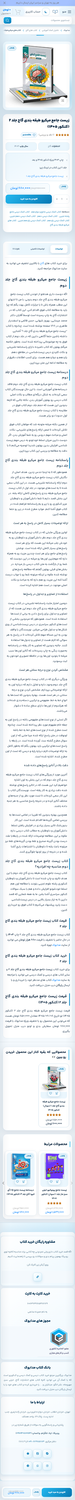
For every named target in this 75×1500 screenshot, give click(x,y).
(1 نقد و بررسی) (46, 135)
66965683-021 (36, 1441)
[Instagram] (47, 1466)
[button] (57, 1093)
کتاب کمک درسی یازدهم (58, 220)
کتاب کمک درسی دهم (47, 216)
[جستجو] (7, 20)
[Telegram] (27, 1466)
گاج (42, 263)
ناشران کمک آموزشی (50, 30)
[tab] (59, 249)
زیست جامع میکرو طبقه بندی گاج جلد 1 (45, 176)
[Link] (37, 1277)
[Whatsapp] (37, 1466)
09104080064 (24, 1433)
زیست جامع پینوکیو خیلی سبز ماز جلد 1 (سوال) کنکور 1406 (54, 1194)
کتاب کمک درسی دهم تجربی (23, 216)
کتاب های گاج (31, 30)
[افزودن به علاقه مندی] (51, 1093)
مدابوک (67, 30)
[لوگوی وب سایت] (55, 11)
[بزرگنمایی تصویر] (63, 101)
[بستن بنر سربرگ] (4, 3)
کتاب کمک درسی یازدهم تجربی (32, 220)
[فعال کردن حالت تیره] (46, 11)
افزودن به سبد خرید (29, 199)
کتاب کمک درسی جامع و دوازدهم (46, 212)
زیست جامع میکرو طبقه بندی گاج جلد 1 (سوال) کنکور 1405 (53, 1106)
